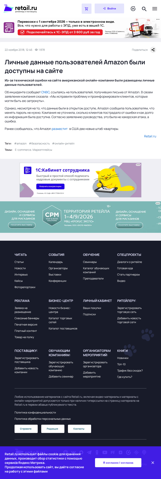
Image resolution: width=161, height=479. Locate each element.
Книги (122, 351)
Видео (121, 281)
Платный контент (26, 331)
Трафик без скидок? (130, 370)
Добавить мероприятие (92, 374)
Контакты (78, 428)
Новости (20, 268)
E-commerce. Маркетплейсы (33, 150)
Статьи (19, 262)
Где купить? (124, 377)
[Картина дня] (133, 8)
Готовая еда (125, 268)
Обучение (91, 254)
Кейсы (19, 281)
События (56, 254)
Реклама (22, 301)
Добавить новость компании (26, 370)
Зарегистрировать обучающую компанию (61, 366)
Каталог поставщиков (63, 328)
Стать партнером (128, 274)
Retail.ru (150, 136)
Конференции (57, 281)
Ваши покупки (92, 308)
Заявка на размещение (23, 310)
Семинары (90, 262)
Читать (21, 254)
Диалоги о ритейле (129, 262)
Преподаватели (93, 278)
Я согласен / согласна (118, 462)
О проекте (25, 428)
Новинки (122, 358)
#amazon (20, 143)
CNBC (45, 92)
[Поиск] (144, 9)
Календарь (56, 262)
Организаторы (58, 268)
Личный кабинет (97, 301)
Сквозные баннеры (27, 318)
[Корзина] (86, 9)
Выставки (55, 274)
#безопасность (39, 143)
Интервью (21, 274)
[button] (29, 254)
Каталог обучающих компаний (96, 270)
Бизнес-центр (61, 301)
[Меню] (154, 8)
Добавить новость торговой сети (129, 320)
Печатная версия (26, 324)
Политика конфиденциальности (35, 412)
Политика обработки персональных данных (43, 419)
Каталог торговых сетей (60, 320)
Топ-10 (121, 364)
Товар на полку (24, 337)
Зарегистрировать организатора (95, 364)
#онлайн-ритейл (63, 143)
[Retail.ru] (33, 9)
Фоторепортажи (25, 287)
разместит (60, 129)
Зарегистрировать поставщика (27, 360)
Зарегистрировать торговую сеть (129, 310)
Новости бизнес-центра (60, 310)
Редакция (52, 428)
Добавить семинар (61, 376)
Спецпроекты (129, 254)
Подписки (89, 314)
